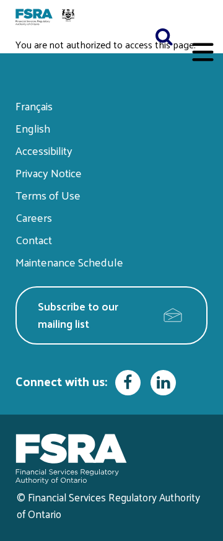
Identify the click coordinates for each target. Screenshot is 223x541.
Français (34, 105)
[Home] (46, 17)
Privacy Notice (48, 172)
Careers (33, 217)
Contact (33, 239)
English (32, 128)
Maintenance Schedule (69, 262)
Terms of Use (48, 195)
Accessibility (43, 150)
